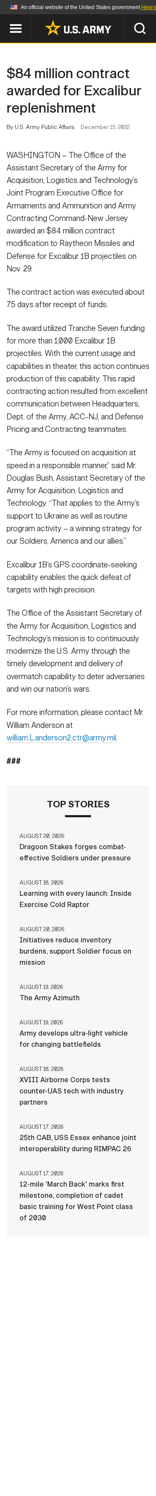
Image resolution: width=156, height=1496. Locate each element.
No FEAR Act (35, 1469)
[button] (4, 18)
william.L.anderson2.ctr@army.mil (61, 738)
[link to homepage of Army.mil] (78, 27)
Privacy (120, 1446)
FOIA (137, 1458)
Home (31, 1446)
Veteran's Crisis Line (104, 1469)
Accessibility (92, 1458)
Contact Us (73, 1446)
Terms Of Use (32, 1458)
